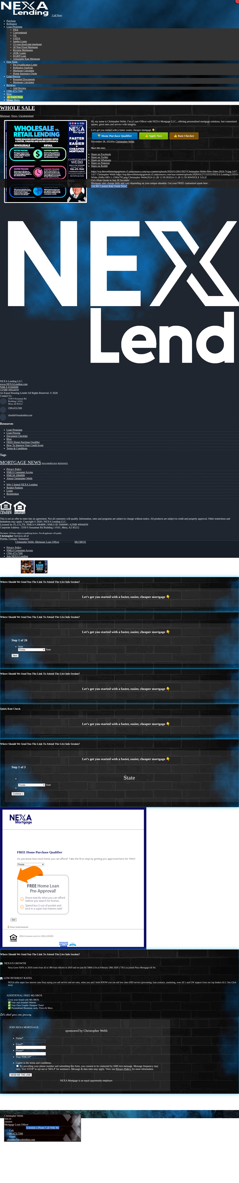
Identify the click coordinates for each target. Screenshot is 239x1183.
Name (19, 1038)
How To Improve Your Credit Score (25, 445)
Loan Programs (14, 429)
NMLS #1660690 (9, 387)
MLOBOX (80, 542)
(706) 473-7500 (15, 408)
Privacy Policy (14, 469)
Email (19, 1044)
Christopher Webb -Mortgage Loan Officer (37, 542)
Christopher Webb (125, 141)
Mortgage (5, 116)
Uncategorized (26, 116)
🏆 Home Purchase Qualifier (114, 135)
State (20, 646)
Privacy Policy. (123, 1069)
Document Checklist (17, 436)
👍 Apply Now (153, 135)
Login (10, 490)
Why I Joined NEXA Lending (22, 484)
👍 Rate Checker (184, 135)
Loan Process (13, 433)
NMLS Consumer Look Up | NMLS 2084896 (36, 936)
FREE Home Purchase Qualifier (23, 442)
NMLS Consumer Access (20, 472)
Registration (13, 493)
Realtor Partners (15, 487)
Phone (20, 1050)
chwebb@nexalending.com (20, 415)
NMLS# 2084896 (16, 475)
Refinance (63, 463)
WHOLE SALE (17, 108)
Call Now (56, 15)
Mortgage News (20, 462)
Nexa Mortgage (49, 463)
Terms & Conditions (17, 448)
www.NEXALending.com (13, 384)
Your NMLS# (23, 1056)
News (14, 116)
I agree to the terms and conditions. (34, 1062)
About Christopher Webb (19, 478)
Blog (9, 439)
